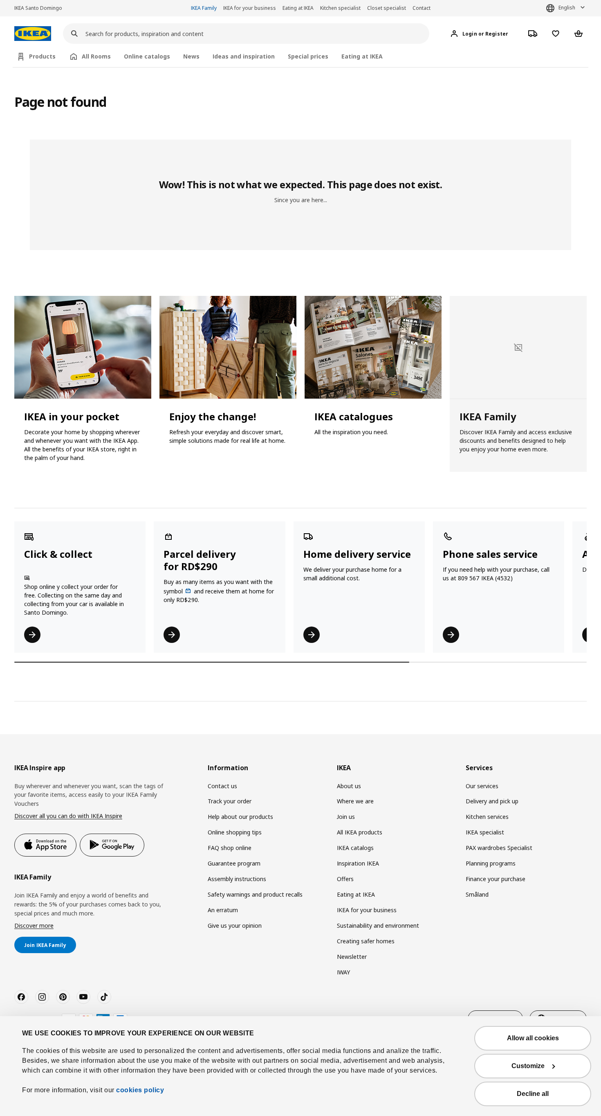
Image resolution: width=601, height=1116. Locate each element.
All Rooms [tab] (96, 56)
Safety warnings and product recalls (255, 894)
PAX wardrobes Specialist (499, 848)
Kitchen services (487, 817)
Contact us (222, 786)
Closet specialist (386, 8)
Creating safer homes (366, 941)
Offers (345, 879)
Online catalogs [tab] (147, 56)
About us (349, 786)
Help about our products (240, 817)
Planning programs (491, 863)
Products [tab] (42, 56)
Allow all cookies (533, 1038)
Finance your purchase (495, 879)
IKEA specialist (485, 832)
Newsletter (352, 956)
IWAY (343, 972)
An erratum (223, 910)
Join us (346, 817)
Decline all (533, 1093)
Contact (422, 8)
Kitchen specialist (340, 8)
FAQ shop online (229, 848)
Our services (482, 786)
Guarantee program (234, 863)
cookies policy (140, 1090)
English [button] (566, 7)
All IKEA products (359, 832)
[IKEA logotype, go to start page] (32, 33)
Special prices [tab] (308, 56)
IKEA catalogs (355, 848)
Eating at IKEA (298, 8)
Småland (477, 894)
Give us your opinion (235, 925)
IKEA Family (204, 8)
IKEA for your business (249, 8)
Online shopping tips (235, 832)
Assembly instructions (237, 879)
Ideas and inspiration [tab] (244, 56)
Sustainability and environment (378, 925)
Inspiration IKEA (358, 863)
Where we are (355, 801)
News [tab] (191, 56)
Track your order (229, 801)
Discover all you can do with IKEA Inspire (68, 816)
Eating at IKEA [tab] (362, 56)
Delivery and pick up (492, 801)
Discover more (34, 925)
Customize (528, 1065)
